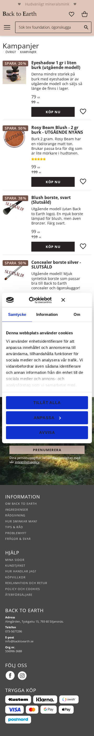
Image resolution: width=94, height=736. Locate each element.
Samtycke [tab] (17, 314)
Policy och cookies (22, 589)
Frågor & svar (18, 539)
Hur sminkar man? (21, 521)
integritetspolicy (27, 462)
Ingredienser (16, 509)
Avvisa (47, 432)
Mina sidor (15, 560)
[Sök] (86, 27)
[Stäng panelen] (74, 300)
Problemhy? (15, 533)
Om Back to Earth (21, 503)
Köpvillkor (15, 577)
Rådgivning (15, 515)
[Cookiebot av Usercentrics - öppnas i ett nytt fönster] (36, 300)
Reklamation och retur (26, 583)
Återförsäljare (18, 595)
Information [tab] (47, 314)
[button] (71, 14)
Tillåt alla (47, 402)
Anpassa (44, 417)
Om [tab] (77, 314)
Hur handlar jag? (20, 571)
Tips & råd (14, 527)
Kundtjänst (15, 565)
